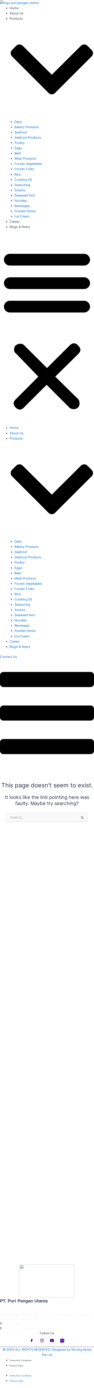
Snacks (19, 190)
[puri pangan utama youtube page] (52, 1344)
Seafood (20, 132)
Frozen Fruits (24, 169)
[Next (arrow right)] (86, 801)
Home (14, 428)
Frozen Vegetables (28, 164)
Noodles (20, 201)
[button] (47, 329)
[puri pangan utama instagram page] (42, 1344)
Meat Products (25, 158)
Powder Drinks (25, 211)
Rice (17, 174)
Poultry (19, 143)
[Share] (70, 5)
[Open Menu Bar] (47, 765)
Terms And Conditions (20, 1360)
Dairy (18, 122)
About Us (17, 13)
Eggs (18, 148)
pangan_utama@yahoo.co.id (24, 1328)
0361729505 (12, 1323)
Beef (17, 153)
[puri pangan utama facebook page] (32, 1344)
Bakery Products (26, 127)
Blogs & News (20, 227)
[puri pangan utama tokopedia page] (62, 1344)
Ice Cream (22, 216)
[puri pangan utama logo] (47, 1281)
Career (14, 222)
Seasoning (22, 185)
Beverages (22, 206)
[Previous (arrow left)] (7, 801)
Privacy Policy (16, 1365)
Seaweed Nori (24, 195)
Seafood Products (27, 138)
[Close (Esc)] (79, 5)
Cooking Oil (23, 180)
